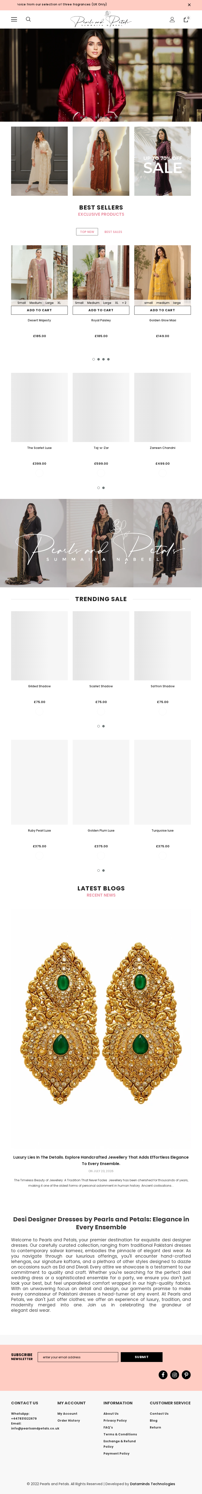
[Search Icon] (28, 19)
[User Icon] (172, 19)
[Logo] (101, 19)
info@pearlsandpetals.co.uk (35, 1428)
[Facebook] (163, 1374)
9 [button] (120, 117)
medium (162, 303)
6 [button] (106, 117)
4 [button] (96, 117)
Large (50, 303)
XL (59, 303)
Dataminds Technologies (152, 1483)
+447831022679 (24, 1418)
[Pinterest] (186, 1374)
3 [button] (91, 117)
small (148, 303)
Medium (36, 303)
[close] (189, 5)
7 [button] (111, 117)
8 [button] (116, 117)
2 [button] (86, 117)
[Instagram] (174, 1374)
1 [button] (81, 117)
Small (21, 303)
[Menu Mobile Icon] (14, 19)
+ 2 (124, 303)
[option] (101, 75)
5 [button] (101, 117)
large (177, 303)
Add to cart (39, 310)
